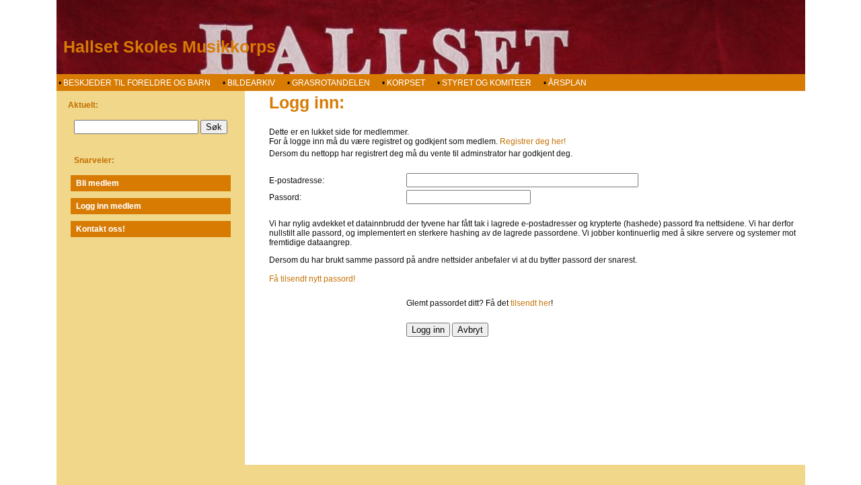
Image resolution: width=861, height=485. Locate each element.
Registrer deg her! (533, 141)
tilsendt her (531, 303)
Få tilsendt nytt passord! (312, 279)
